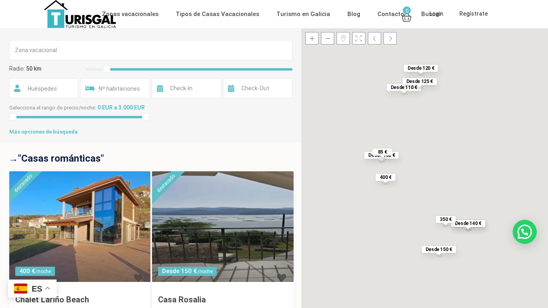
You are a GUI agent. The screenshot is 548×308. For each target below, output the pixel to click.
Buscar (431, 14)
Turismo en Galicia (303, 14)
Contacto (391, 14)
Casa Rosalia (182, 299)
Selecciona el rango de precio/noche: (52, 108)
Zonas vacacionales (130, 14)
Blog (353, 14)
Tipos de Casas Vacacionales (217, 14)
